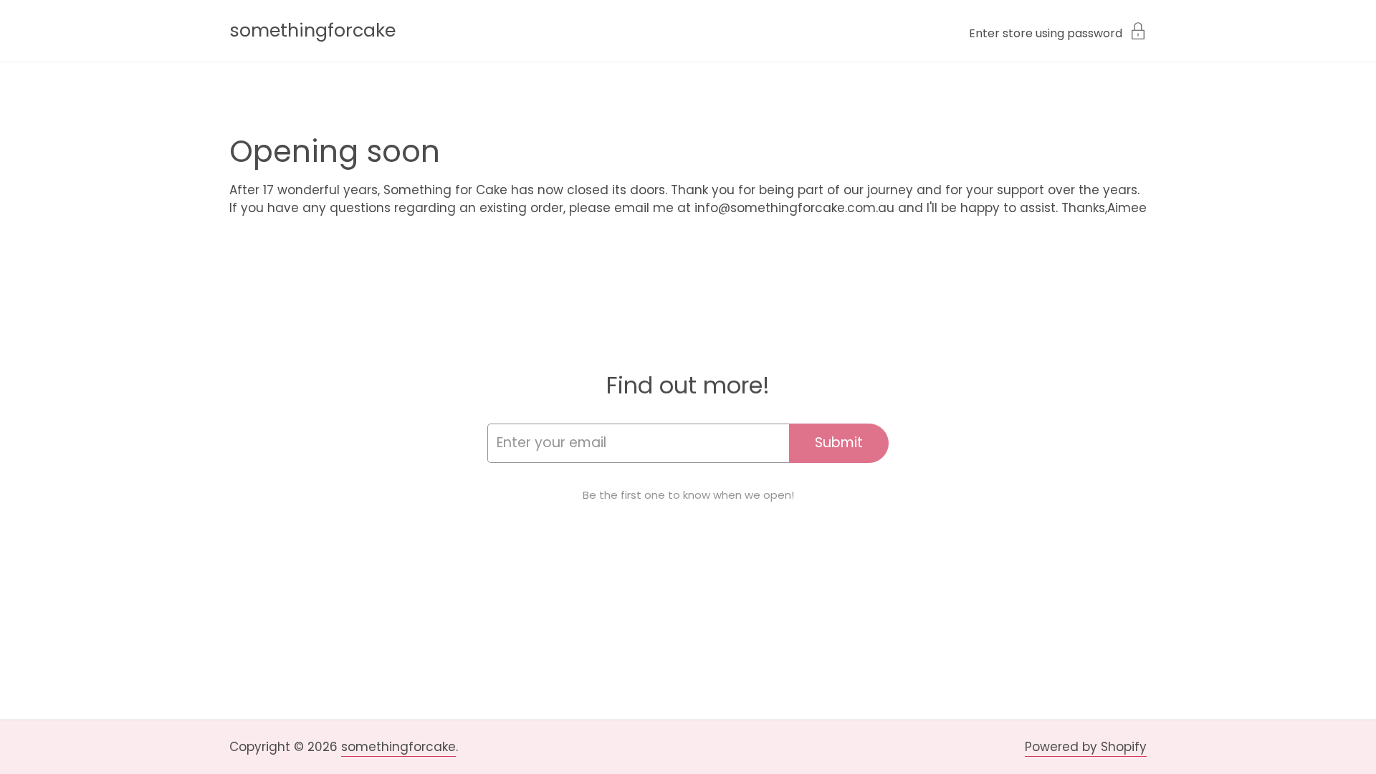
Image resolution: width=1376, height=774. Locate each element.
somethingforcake (312, 31)
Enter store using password (1045, 32)
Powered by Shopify (1086, 746)
